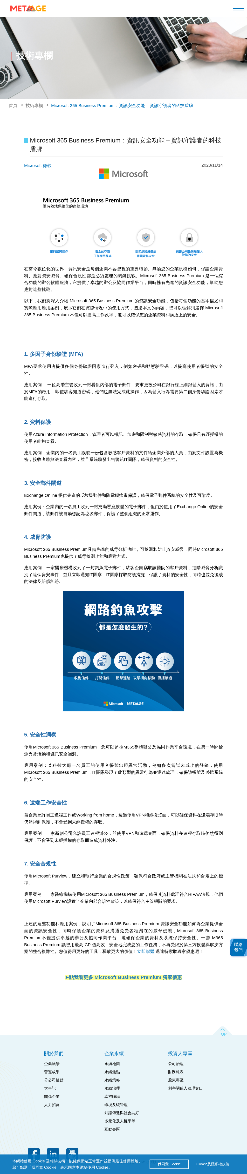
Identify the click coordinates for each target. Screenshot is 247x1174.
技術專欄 (34, 105)
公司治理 (176, 1064)
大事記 (50, 1088)
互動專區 (112, 1129)
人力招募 (52, 1105)
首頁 (13, 105)
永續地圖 (112, 1064)
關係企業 (52, 1096)
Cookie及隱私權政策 (212, 1164)
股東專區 (176, 1080)
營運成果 (52, 1072)
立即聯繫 (145, 951)
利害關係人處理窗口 (185, 1088)
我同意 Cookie (169, 1164)
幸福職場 (112, 1096)
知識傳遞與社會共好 (121, 1113)
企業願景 (52, 1064)
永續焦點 (112, 1072)
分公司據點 (53, 1080)
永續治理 (112, 1088)
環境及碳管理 (116, 1105)
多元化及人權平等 (119, 1121)
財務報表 (176, 1072)
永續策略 (112, 1080)
